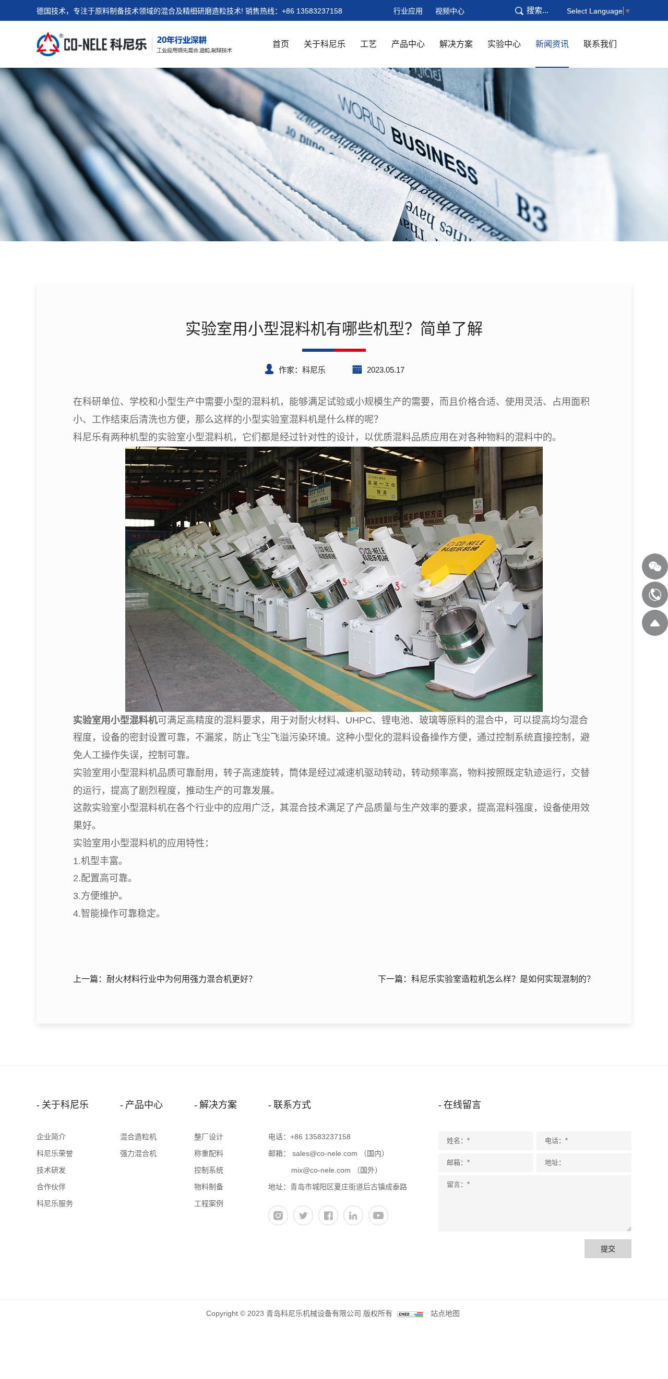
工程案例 (208, 1203)
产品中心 (408, 44)
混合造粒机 (138, 1136)
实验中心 (504, 44)
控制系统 (208, 1170)
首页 (280, 44)
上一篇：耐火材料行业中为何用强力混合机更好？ (165, 979)
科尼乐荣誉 (55, 1153)
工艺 (368, 44)
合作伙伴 (51, 1187)
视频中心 (449, 11)
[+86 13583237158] (655, 595)
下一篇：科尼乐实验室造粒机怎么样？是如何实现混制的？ (486, 979)
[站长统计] (410, 1313)
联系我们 (600, 44)
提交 (608, 1249)
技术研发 (51, 1170)
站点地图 (445, 1313)
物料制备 (208, 1187)
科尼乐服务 (55, 1203)
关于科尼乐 (324, 44)
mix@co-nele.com (321, 1170)
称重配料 (208, 1153)
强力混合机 (138, 1153)
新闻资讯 (552, 44)
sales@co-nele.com (324, 1153)
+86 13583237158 (312, 11)
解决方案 (456, 44)
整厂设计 (208, 1136)
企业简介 (51, 1136)
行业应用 (408, 11)
